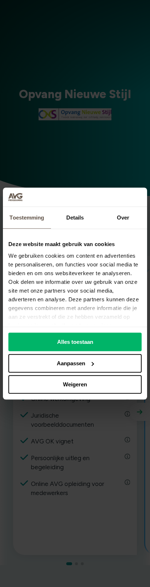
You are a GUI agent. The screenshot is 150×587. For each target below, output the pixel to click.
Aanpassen (71, 363)
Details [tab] (75, 217)
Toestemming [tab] (26, 217)
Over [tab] (123, 217)
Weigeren (75, 384)
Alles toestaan (75, 342)
